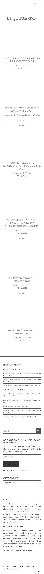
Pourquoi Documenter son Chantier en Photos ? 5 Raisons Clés (22, 394)
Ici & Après (6, 369)
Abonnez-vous (11, 464)
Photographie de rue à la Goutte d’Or (22, 109)
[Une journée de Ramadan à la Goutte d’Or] (22, 39)
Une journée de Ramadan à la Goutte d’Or (22, 60)
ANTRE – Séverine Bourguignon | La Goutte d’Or (22, 165)
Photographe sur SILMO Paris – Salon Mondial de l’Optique (20, 410)
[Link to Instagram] (35, 571)
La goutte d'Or (19, 65)
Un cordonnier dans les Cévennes (12, 417)
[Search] (34, 5)
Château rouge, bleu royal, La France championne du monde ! (22, 223)
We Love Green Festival (9, 390)
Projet (28, 65)
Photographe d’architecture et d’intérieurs (15, 406)
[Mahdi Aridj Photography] (18, 5)
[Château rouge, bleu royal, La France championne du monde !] (22, 201)
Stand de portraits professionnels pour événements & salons (20, 379)
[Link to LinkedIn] (39, 571)
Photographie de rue (25, 115)
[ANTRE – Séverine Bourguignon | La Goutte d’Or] (22, 143)
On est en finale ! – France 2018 (22, 280)
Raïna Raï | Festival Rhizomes (22, 332)
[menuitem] (34, 5)
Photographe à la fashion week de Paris (14, 385)
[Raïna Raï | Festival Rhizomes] (22, 311)
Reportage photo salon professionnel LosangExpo (17, 400)
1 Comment (22, 125)
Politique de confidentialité (13, 526)
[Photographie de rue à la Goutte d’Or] (22, 88)
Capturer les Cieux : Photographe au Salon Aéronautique (20, 373)
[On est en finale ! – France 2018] (22, 258)
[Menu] (39, 5)
